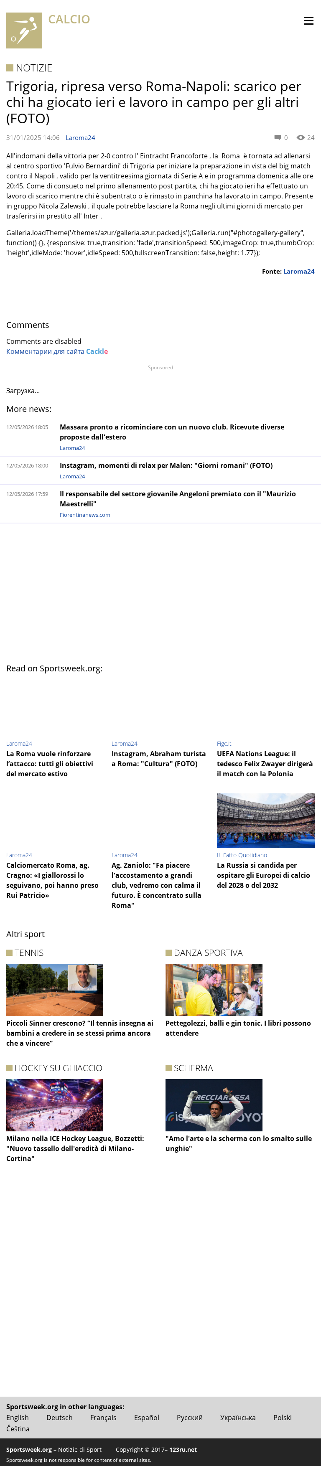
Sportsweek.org (29, 1449)
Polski (282, 1417)
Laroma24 (80, 137)
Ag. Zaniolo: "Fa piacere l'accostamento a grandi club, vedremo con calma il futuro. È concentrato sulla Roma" (156, 885)
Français (103, 1417)
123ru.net (183, 1449)
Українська (238, 1417)
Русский (190, 1417)
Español (146, 1417)
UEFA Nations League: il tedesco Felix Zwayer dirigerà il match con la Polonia (265, 763)
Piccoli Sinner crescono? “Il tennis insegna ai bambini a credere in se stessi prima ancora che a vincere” (79, 1033)
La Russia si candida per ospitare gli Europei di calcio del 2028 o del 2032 (263, 875)
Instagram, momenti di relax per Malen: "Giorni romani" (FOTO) (166, 465)
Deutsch (59, 1417)
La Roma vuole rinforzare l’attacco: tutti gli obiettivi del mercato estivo (49, 763)
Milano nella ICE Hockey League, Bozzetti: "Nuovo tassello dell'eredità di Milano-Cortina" (75, 1148)
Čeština (18, 1428)
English (17, 1417)
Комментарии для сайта (57, 351)
